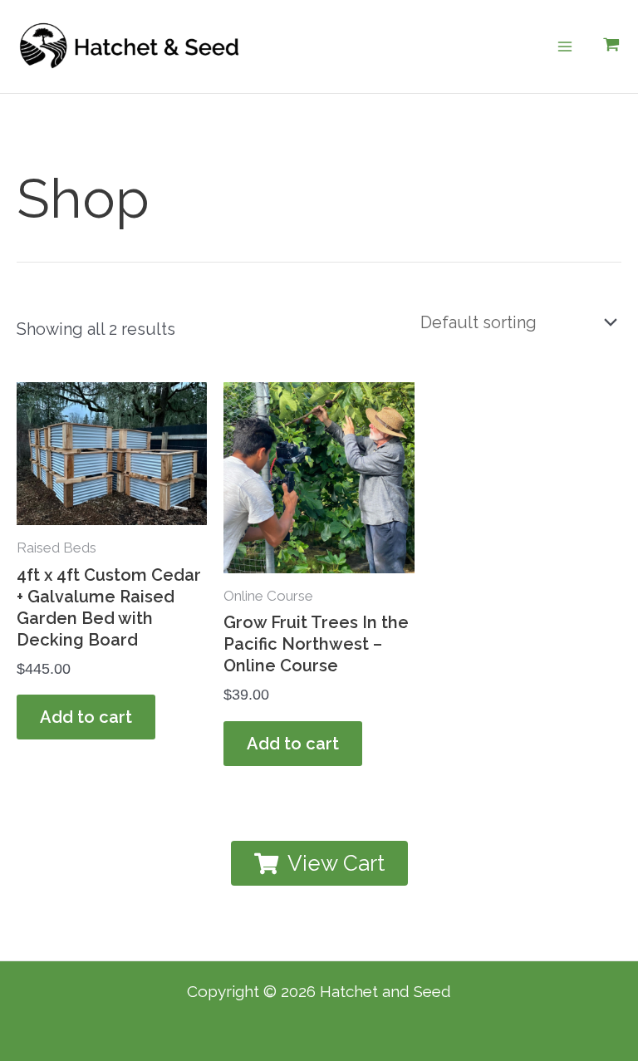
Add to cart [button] (86, 717)
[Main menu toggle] (565, 46)
